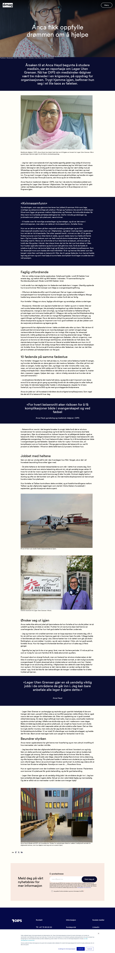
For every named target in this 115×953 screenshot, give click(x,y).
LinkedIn (95, 927)
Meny (106, 5)
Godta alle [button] (80, 949)
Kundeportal (71, 927)
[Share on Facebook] (15, 852)
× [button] (98, 933)
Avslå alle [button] (89, 949)
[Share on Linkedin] (22, 852)
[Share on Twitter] (19, 852)
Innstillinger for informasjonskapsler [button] (67, 949)
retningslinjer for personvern (84, 887)
